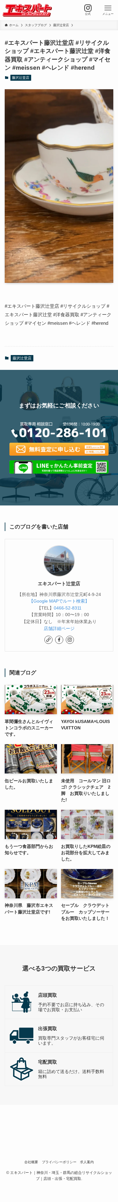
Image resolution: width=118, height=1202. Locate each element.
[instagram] (70, 640)
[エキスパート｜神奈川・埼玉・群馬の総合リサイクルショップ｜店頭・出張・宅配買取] (27, 10)
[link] (48, 640)
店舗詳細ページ (59, 628)
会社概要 (31, 1162)
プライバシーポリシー (59, 1162)
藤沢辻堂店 (20, 77)
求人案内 (87, 1162)
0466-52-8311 (67, 608)
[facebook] (59, 640)
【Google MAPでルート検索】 (59, 601)
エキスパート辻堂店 (59, 583)
